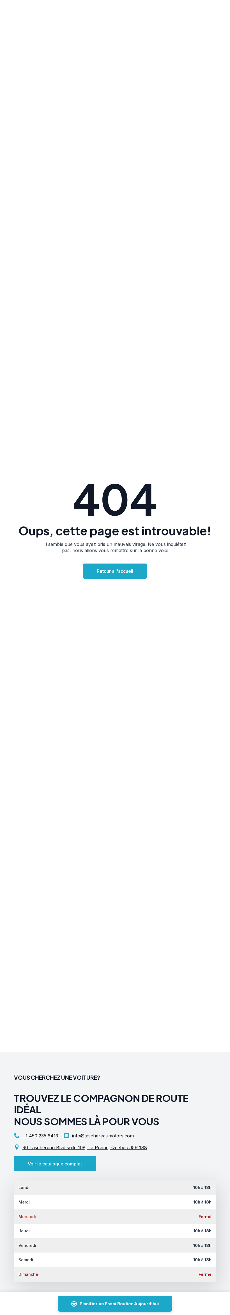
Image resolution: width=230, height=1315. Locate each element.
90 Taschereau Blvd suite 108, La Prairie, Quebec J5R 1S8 (84, 1147)
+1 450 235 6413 (40, 1136)
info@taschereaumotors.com (103, 1136)
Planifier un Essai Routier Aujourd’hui (119, 1303)
